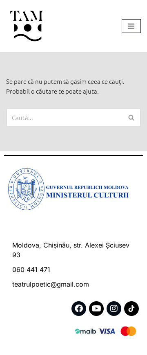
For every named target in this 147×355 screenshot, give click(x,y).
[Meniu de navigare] (131, 26)
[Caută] (131, 117)
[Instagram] (114, 308)
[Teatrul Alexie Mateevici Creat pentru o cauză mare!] (26, 26)
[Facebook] (78, 308)
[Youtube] (96, 308)
